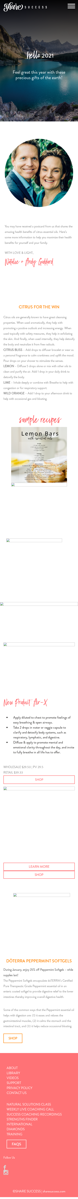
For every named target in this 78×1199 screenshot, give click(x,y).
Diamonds (16, 1129)
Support (14, 1083)
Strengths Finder (22, 1119)
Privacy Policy (19, 1088)
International (19, 1124)
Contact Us (17, 1093)
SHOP (39, 779)
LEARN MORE (39, 866)
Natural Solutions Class (29, 1104)
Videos (13, 1078)
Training (14, 1134)
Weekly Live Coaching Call (30, 1109)
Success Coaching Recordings (34, 1114)
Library (13, 1073)
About (12, 1068)
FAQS (16, 1144)
